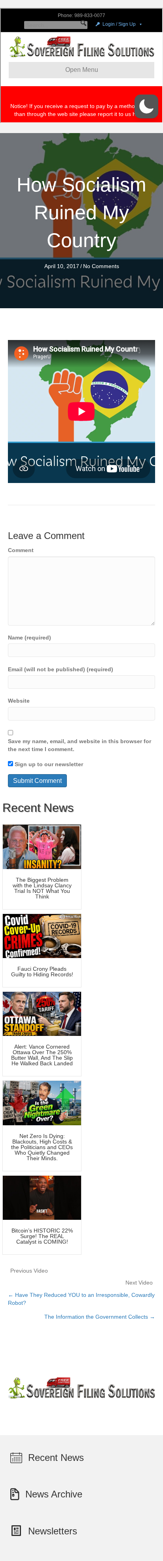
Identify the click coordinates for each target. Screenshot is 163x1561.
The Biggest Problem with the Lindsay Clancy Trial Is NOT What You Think (42, 888)
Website (19, 700)
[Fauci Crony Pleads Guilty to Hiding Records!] (42, 935)
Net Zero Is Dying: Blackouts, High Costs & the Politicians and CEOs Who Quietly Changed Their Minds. (42, 1147)
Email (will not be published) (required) (60, 669)
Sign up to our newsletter (48, 764)
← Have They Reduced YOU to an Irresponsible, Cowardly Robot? (81, 1299)
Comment (21, 550)
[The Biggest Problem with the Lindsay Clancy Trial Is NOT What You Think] (42, 846)
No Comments (101, 266)
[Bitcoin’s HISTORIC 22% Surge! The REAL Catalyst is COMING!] (42, 1197)
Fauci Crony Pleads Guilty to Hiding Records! (42, 972)
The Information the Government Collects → (99, 1317)
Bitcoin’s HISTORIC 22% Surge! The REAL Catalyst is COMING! (42, 1236)
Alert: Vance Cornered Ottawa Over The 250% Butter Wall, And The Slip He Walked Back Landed (42, 1054)
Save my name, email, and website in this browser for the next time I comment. (79, 745)
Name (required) (29, 637)
